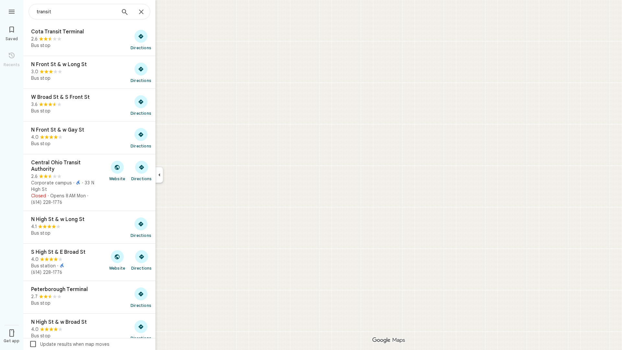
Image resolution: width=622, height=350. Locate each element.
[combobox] (76, 12)
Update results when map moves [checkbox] (69, 344)
